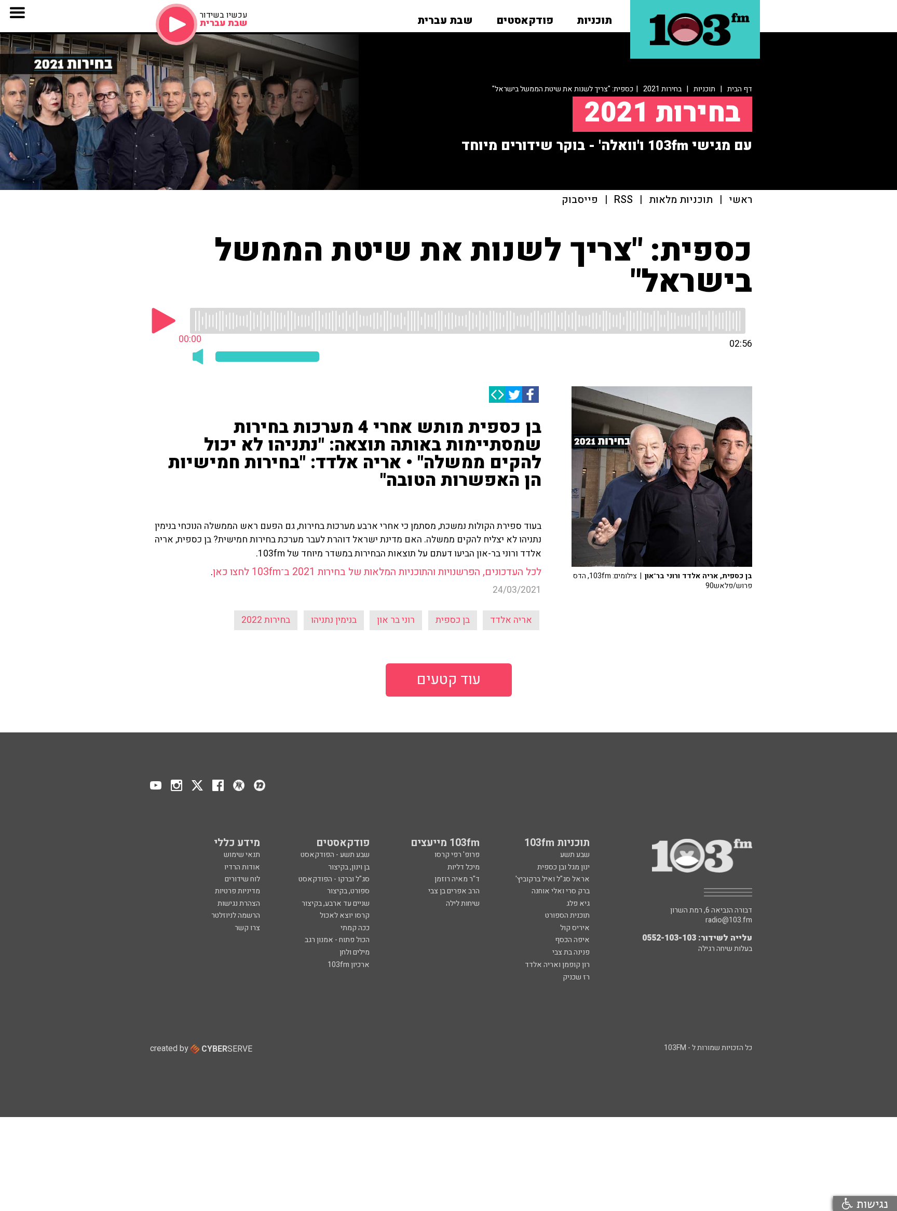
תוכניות (704, 89)
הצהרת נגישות (239, 903)
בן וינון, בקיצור (349, 867)
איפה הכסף (572, 940)
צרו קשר (247, 928)
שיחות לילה (463, 903)
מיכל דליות (463, 867)
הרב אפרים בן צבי (454, 891)
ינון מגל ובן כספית (563, 867)
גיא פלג (578, 903)
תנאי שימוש (242, 855)
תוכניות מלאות (681, 200)
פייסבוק (580, 200)
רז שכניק (576, 977)
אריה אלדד (511, 620)
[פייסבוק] (530, 394)
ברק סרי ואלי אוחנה (561, 891)
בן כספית (453, 620)
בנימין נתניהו (334, 620)
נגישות (870, 1203)
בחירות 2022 (265, 620)
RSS (623, 200)
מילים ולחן (354, 952)
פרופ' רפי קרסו (457, 855)
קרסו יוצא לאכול (345, 915)
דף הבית (739, 89)
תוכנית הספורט (567, 915)
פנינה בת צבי (571, 952)
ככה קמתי (355, 928)
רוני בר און (396, 620)
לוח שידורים (242, 879)
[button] (594, 17)
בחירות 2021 (662, 89)
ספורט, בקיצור (348, 891)
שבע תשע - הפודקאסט (335, 855)
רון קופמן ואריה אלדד (557, 965)
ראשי (740, 200)
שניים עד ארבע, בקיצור (336, 903)
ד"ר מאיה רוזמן (457, 879)
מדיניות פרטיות (237, 891)
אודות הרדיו (242, 867)
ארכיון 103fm (349, 965)
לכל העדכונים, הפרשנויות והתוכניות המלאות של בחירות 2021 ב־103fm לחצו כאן (377, 572)
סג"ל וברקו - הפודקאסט (334, 879)
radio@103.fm (728, 920)
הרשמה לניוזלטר (235, 915)
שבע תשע (575, 855)
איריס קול (575, 928)
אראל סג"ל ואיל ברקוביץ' (552, 879)
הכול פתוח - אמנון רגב (337, 940)
